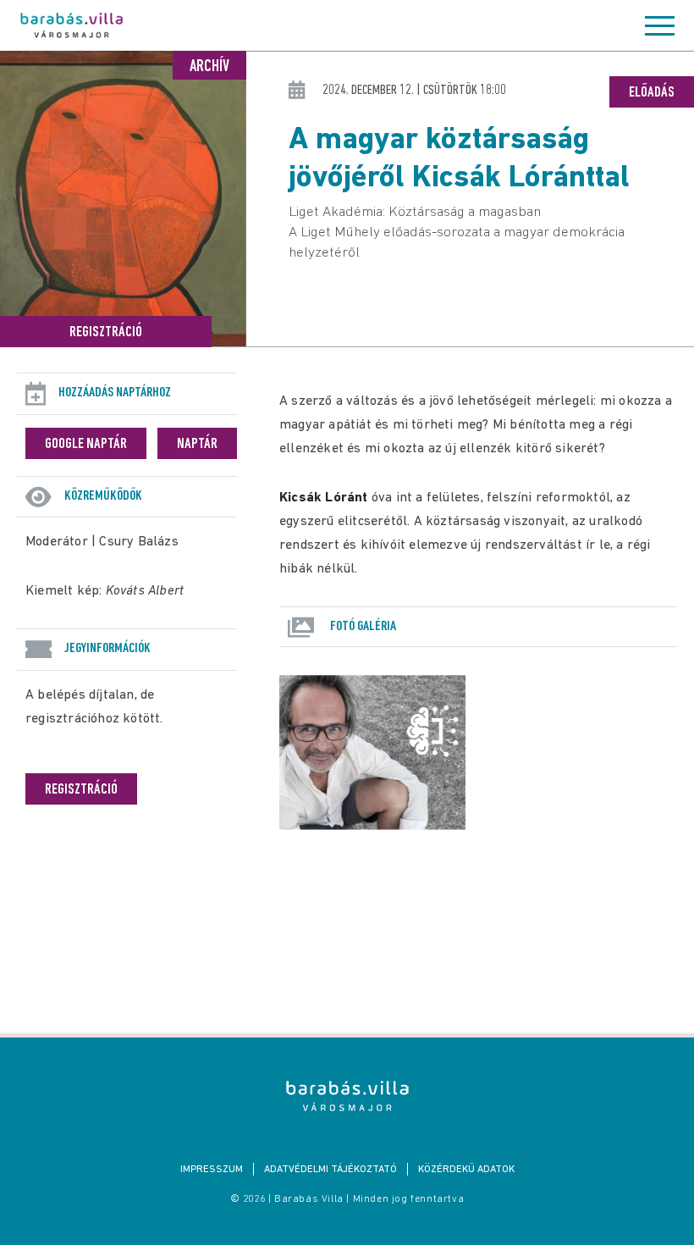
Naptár (197, 444)
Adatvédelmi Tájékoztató (330, 1170)
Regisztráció (105, 332)
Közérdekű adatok (466, 1170)
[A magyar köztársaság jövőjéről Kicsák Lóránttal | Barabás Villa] (347, 1096)
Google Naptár (86, 444)
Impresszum (211, 1170)
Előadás (652, 93)
